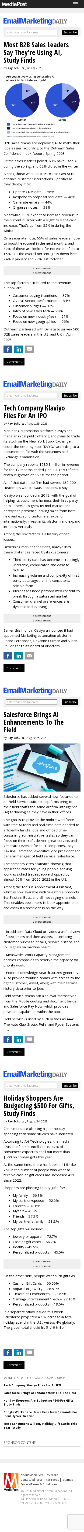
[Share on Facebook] (8, 349)
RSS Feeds (52, 1480)
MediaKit (52, 1475)
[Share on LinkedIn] (18, 349)
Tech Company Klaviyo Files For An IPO (32, 1385)
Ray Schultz (15, 68)
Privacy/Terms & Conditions (39, 1484)
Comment (14, 361)
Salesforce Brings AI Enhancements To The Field (40, 1393)
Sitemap (68, 1480)
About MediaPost (32, 1475)
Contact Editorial (31, 1480)
